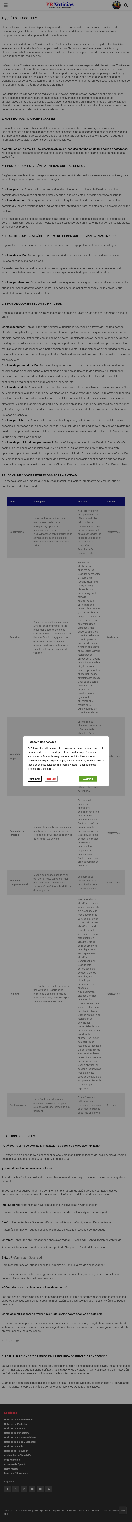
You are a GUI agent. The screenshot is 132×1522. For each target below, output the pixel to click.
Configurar (34, 778)
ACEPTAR (88, 778)
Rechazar (51, 778)
